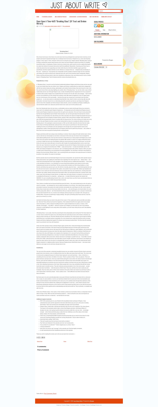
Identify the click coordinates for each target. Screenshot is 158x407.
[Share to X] (41, 337)
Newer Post (39, 341)
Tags (104, 30)
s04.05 (59, 26)
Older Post (89, 341)
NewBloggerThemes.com (96, 405)
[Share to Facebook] (42, 337)
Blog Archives (112, 30)
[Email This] (37, 337)
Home (37, 17)
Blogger (111, 60)
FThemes (63, 405)
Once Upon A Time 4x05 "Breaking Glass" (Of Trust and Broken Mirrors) (61, 22)
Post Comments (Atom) (50, 393)
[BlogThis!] (39, 337)
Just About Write (78, 401)
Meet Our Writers (94, 17)
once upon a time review (51, 26)
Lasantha (77, 405)
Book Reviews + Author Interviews (78, 17)
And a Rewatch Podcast (61, 17)
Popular (97, 30)
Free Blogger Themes (85, 405)
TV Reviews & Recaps (47, 17)
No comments (66, 26)
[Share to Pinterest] (44, 337)
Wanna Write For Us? (106, 17)
